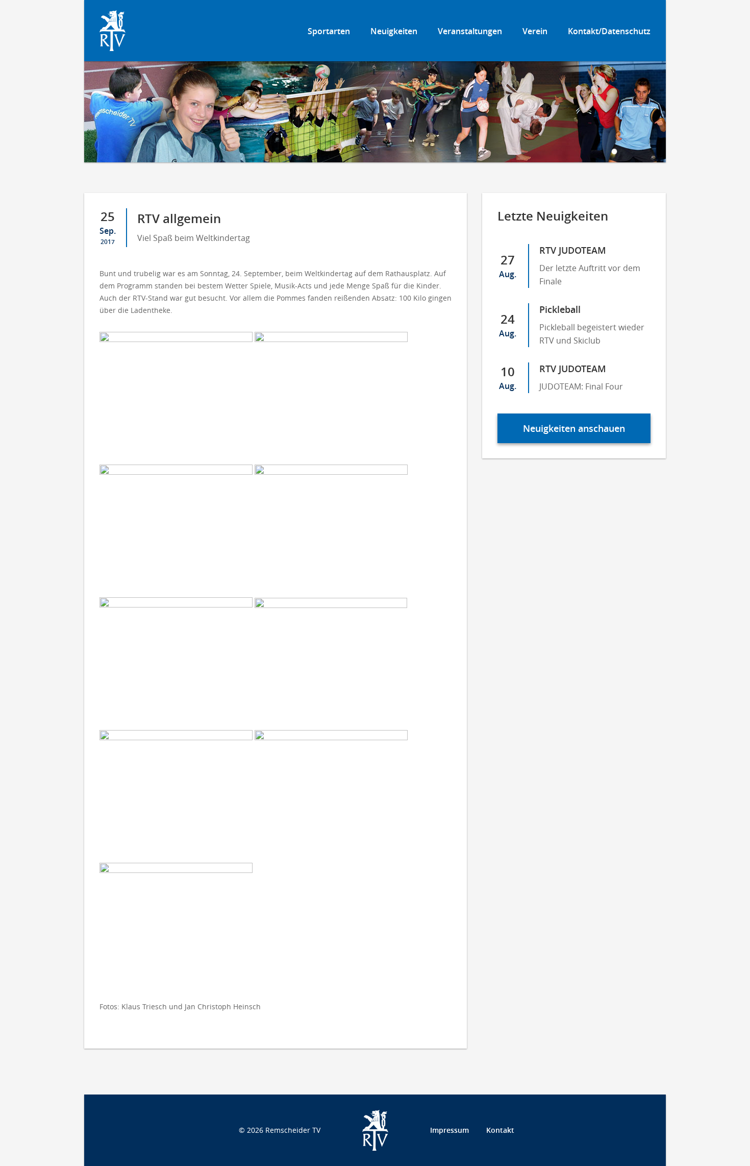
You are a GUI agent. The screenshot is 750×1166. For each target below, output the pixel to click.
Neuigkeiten (393, 31)
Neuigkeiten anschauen (574, 428)
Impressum (449, 1130)
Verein (534, 31)
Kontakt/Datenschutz (609, 31)
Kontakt (500, 1130)
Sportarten (329, 31)
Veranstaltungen (470, 31)
